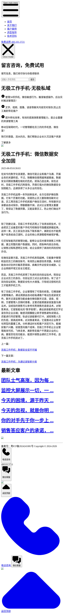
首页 (9, 21)
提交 (32, 79)
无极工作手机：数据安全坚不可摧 (19, 350)
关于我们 (12, 25)
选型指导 (12, 32)
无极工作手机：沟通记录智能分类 (19, 361)
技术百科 (12, 36)
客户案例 (12, 29)
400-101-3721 (18, 42)
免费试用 (6, 42)
